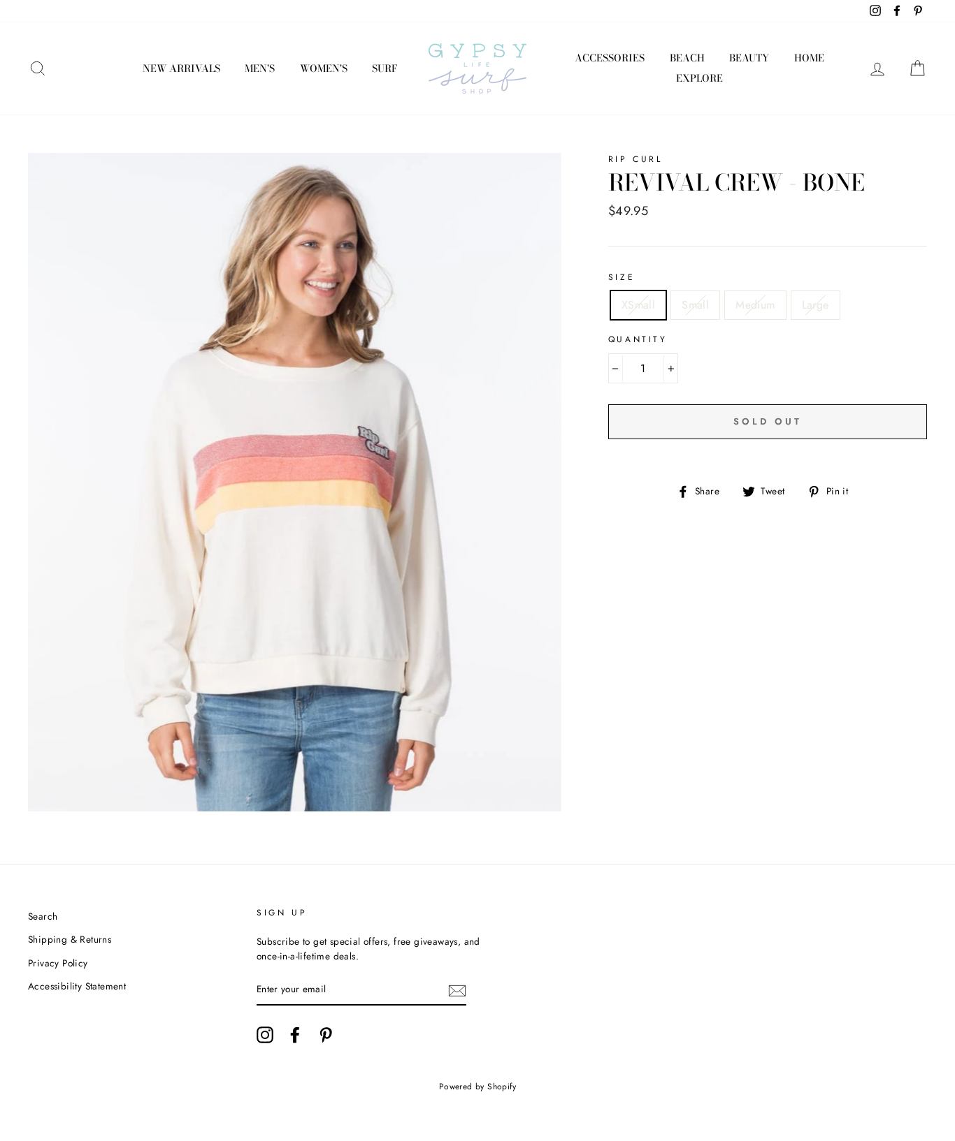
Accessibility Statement (77, 986)
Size (621, 277)
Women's (323, 68)
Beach (687, 58)
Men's (260, 68)
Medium (755, 305)
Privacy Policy (58, 963)
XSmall (638, 305)
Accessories (610, 58)
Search (42, 916)
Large (815, 305)
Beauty (749, 58)
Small (695, 305)
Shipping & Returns (69, 939)
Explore (699, 78)
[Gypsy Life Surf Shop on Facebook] (295, 1034)
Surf (384, 68)
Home (809, 58)
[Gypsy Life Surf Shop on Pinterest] (325, 1034)
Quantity (638, 339)
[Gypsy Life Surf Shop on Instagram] (265, 1034)
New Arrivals (181, 68)
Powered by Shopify (477, 1086)
